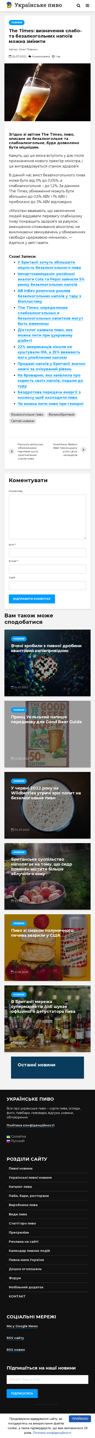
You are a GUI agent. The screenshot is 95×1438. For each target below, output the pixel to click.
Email (13, 561)
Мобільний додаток (26, 1287)
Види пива (18, 1214)
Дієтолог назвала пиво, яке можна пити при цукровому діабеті (45, 335)
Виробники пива (23, 1205)
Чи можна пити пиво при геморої (51, 404)
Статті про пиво (22, 1223)
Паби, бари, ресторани (29, 1196)
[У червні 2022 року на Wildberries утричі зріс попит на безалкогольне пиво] (47, 805)
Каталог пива (20, 1187)
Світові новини (22, 421)
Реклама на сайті (23, 1242)
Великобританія (61, 415)
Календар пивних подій (29, 1251)
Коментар (16, 491)
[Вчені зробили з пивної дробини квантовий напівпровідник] (47, 663)
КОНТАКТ (17, 1296)
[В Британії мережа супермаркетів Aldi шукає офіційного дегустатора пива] (47, 1018)
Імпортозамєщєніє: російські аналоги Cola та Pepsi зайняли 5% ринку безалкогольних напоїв (51, 279)
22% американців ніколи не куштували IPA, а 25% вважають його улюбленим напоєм (49, 352)
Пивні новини (20, 1168)
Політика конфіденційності (52, 1432)
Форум (15, 1278)
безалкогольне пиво (27, 415)
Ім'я (12, 544)
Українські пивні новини (30, 1178)
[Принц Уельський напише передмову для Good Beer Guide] (47, 734)
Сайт (12, 577)
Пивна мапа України (26, 1260)
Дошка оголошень (25, 1269)
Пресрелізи (19, 1233)
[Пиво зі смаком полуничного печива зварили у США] (47, 947)
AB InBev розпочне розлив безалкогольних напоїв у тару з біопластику (49, 296)
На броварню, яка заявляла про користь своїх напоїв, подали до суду (50, 380)
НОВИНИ (16, 22)
